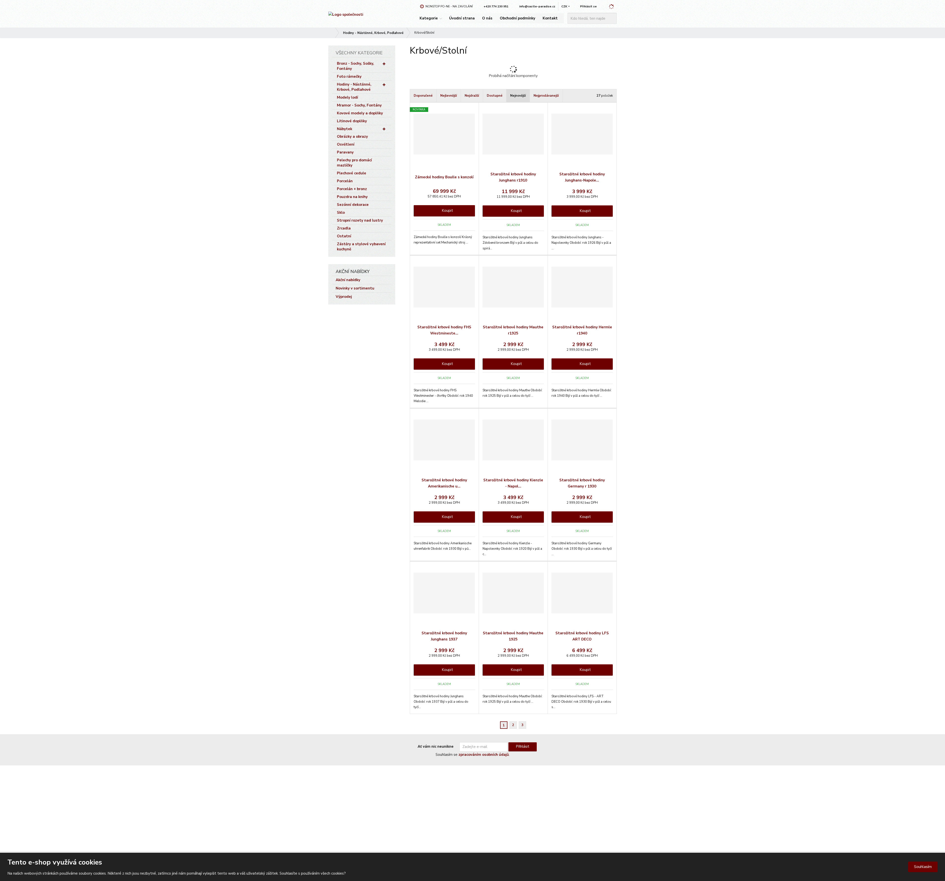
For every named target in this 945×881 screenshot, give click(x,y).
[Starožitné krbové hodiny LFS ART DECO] (582, 593)
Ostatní (344, 236)
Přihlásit (522, 746)
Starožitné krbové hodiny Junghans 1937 (444, 636)
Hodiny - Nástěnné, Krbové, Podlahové (354, 87)
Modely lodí (347, 97)
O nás (487, 18)
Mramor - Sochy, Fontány (359, 105)
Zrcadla (344, 228)
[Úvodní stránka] (345, 14)
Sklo (341, 212)
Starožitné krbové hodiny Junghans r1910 (513, 177)
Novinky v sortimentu (355, 288)
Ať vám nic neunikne (436, 746)
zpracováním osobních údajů (483, 754)
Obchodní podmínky (517, 18)
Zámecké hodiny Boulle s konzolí (444, 177)
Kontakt (550, 18)
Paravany (345, 152)
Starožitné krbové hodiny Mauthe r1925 (513, 330)
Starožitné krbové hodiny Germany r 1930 (582, 483)
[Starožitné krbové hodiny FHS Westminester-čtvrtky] (444, 287)
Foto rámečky (349, 76)
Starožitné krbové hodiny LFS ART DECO (582, 636)
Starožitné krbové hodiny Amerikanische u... (444, 483)
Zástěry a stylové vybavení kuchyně (361, 247)
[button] (564, 6)
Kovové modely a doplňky (360, 113)
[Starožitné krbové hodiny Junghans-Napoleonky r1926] (582, 134)
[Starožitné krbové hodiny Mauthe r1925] (513, 287)
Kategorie (429, 18)
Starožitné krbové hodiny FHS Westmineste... (444, 330)
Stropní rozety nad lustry (360, 220)
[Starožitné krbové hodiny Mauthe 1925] (513, 593)
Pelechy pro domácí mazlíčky (354, 163)
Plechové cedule (351, 173)
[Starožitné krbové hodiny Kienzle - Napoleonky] (513, 440)
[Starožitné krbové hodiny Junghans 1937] (444, 593)
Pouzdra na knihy (352, 196)
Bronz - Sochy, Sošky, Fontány (355, 66)
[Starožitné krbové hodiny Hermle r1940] (582, 287)
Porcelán (345, 181)
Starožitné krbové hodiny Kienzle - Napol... (513, 483)
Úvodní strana (462, 18)
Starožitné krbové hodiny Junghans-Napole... (582, 177)
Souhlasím (923, 866)
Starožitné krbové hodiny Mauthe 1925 (513, 636)
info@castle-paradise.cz (347, 803)
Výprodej (344, 296)
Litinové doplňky (352, 121)
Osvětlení (345, 144)
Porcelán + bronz (352, 188)
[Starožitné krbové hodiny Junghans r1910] (513, 134)
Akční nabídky (348, 279)
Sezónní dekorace (353, 204)
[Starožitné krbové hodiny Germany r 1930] (582, 440)
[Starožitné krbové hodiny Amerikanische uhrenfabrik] (444, 440)
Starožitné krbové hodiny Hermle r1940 (582, 330)
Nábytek (344, 128)
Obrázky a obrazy (352, 136)
